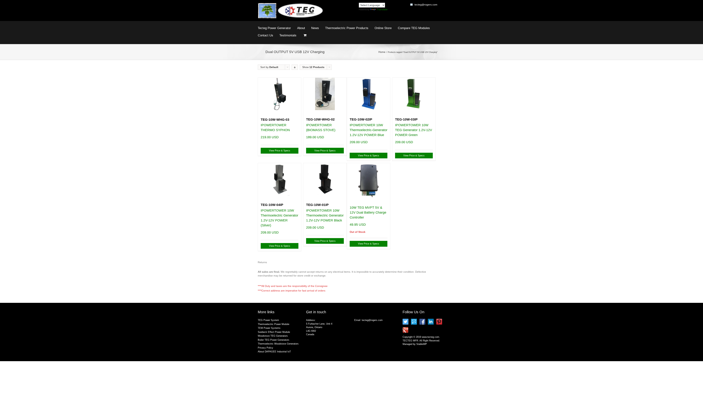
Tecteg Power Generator (274, 28)
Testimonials (287, 35)
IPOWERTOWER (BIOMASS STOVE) (320, 125)
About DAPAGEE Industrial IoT (274, 351)
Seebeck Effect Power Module (274, 332)
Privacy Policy (265, 347)
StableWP (421, 344)
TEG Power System (268, 320)
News (315, 28)
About (301, 28)
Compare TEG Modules (414, 28)
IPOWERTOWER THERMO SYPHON (275, 125)
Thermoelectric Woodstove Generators (278, 343)
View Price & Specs (279, 150)
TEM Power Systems (269, 328)
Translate (382, 9)
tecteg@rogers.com (425, 4)
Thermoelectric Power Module (273, 324)
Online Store (383, 28)
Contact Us (265, 35)
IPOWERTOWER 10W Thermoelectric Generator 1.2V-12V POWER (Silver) (279, 215)
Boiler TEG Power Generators (273, 339)
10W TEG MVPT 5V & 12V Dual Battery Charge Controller (368, 212)
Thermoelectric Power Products (346, 28)
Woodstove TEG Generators (273, 335)
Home (381, 51)
